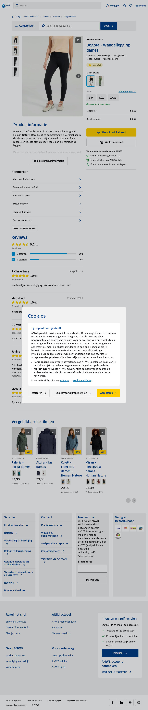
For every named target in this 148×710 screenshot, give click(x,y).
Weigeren (37, 393)
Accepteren (106, 393)
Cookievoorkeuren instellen (71, 393)
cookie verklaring (82, 380)
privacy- (64, 380)
